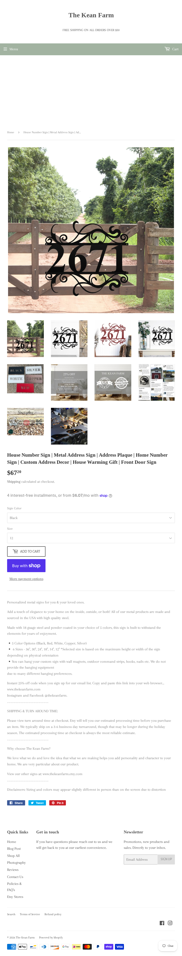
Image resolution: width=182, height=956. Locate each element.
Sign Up (166, 859)
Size (10, 528)
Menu (13, 49)
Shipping (13, 481)
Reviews (12, 870)
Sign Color (14, 508)
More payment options (26, 579)
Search (11, 914)
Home (10, 132)
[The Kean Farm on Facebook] (161, 924)
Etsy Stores (15, 897)
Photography (16, 862)
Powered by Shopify (51, 937)
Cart (174, 49)
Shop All (13, 856)
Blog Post (14, 848)
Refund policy (53, 914)
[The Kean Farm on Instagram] (170, 924)
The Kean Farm (91, 15)
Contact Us (15, 877)
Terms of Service (30, 914)
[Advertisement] (91, 91)
